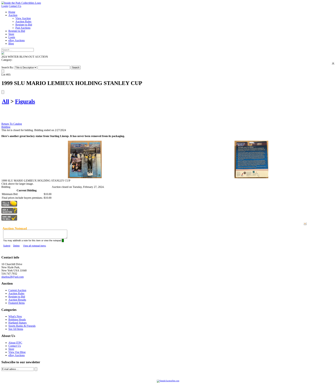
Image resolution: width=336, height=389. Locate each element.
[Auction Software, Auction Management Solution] (168, 381)
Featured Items (16, 302)
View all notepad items (34, 245)
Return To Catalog (11, 123)
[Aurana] (21, 2)
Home (11, 12)
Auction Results (17, 299)
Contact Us (15, 6)
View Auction (23, 18)
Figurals (25, 101)
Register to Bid (23, 24)
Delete (16, 245)
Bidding (5, 126)
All (5, 101)
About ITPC (15, 342)
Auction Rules (23, 21)
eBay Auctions (16, 40)
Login (4, 6)
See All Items (15, 328)
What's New (15, 316)
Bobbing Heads (17, 319)
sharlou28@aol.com (12, 276)
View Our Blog (17, 352)
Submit (6, 245)
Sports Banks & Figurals (22, 325)
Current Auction (17, 290)
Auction (12, 15)
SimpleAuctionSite (175, 384)
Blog (11, 43)
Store (11, 34)
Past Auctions (22, 27)
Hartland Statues (17, 322)
